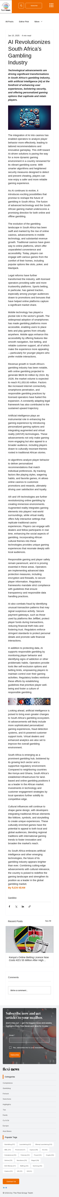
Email (12, 1035)
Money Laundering (44, 1144)
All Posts (9, 21)
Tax (4, 1109)
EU (45, 1149)
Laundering (26, 1144)
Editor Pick (24, 21)
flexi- (11, 1069)
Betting (25, 1166)
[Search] (21, 5)
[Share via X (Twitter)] (16, 906)
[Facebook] (6, 1188)
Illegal (36, 1160)
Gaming (38, 1166)
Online (9, 1160)
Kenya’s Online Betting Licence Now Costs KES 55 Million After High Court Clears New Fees (29, 959)
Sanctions (7, 1099)
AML (8, 1149)
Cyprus (35, 1149)
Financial (21, 1149)
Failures (26, 1155)
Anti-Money (10, 1166)
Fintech (6, 1093)
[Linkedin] (4, 1188)
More (36, 21)
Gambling (12, 898)
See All (48, 921)
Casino (9, 1171)
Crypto (50, 1155)
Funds (5, 1115)
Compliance (8, 1083)
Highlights (7, 1104)
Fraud (38, 1155)
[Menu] (51, 5)
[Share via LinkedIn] (23, 906)
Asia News (7, 1131)
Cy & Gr (6, 1120)
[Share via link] (29, 906)
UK (20, 1171)
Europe (6, 1125)
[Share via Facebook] (9, 906)
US (30, 1171)
